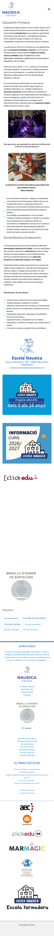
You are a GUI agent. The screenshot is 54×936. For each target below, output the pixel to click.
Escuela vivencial (27, 752)
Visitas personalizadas (27, 772)
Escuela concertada (13, 652)
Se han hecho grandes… (27, 780)
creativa (45, 652)
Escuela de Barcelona (34, 618)
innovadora (35, 652)
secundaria (44, 655)
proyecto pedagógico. (38, 660)
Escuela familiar (12, 624)
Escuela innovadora (32, 624)
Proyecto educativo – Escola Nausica (27, 769)
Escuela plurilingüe (11, 630)
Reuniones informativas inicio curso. (27, 783)
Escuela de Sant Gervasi (27, 741)
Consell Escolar (27, 692)
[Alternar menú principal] (49, 9)
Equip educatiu (27, 689)
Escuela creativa (27, 747)
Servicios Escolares (30, 630)
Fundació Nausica (27, 686)
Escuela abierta (11, 618)
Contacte (27, 695)
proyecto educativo (15, 660)
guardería (31, 655)
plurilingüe (26, 652)
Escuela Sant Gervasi (27, 793)
